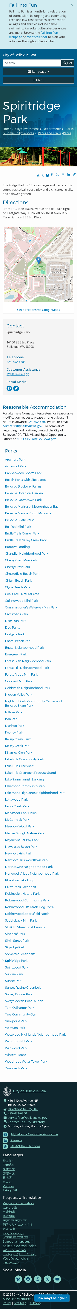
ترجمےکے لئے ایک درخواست (19, 1254)
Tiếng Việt (10, 1190)
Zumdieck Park (16, 1068)
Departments (52, 129)
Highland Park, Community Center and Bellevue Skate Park (34, 703)
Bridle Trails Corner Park (22, 533)
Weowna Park (15, 1027)
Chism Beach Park (18, 580)
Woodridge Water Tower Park (26, 1061)
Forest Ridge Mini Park (21, 674)
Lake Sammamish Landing (24, 779)
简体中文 (9, 1169)
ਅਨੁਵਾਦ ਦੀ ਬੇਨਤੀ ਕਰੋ (15, 1237)
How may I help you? (51, 1298)
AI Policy (35, 1303)
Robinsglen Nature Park (22, 893)
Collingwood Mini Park (21, 600)
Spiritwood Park (16, 967)
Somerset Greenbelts (20, 954)
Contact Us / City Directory (26, 1122)
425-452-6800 (37, 422)
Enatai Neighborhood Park (24, 647)
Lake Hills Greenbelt (19, 766)
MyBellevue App (18, 374)
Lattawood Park (16, 799)
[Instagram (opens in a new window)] (37, 1279)
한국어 (7, 1182)
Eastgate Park (15, 634)
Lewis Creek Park (17, 806)
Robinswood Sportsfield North (27, 913)
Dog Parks (12, 627)
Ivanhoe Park (14, 725)
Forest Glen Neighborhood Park (28, 661)
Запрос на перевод (16, 1241)
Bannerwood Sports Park (23, 473)
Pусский (8, 1186)
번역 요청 (9, 1228)
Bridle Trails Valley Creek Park (26, 540)
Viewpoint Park (16, 1021)
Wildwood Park (16, 1048)
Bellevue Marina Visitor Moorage (28, 513)
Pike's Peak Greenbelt (20, 887)
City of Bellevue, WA (19, 55)
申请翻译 (9, 1211)
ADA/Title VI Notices (17, 1299)
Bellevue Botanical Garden (24, 493)
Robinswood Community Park (27, 900)
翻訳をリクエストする (18, 1224)
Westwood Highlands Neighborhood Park (35, 1034)
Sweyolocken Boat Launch (24, 1001)
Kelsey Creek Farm (18, 739)
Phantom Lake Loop (19, 880)
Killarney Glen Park (18, 752)
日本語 (7, 1177)
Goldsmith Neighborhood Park (27, 688)
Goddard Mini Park (19, 681)
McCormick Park (17, 819)
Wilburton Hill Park (18, 1041)
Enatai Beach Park (18, 641)
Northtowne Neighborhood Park (29, 866)
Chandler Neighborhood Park (26, 553)
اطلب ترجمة (10, 1207)
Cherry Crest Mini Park (21, 560)
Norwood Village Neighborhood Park (32, 873)
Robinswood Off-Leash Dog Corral (29, 907)
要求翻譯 (9, 1216)
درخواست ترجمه (13, 1233)
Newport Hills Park (18, 853)
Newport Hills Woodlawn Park (26, 860)
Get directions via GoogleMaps (38, 310)
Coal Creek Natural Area (22, 594)
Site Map (20, 1303)
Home (7, 129)
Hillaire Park (13, 712)
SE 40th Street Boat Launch (25, 927)
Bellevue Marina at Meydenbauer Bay (31, 506)
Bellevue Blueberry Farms (23, 486)
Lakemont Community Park (25, 786)
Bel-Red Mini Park (18, 526)
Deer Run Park (15, 620)
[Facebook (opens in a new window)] (28, 1279)
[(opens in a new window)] (9, 388)
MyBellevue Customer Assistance (34, 1134)
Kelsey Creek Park (17, 745)
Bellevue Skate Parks (19, 520)
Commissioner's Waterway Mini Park (31, 607)
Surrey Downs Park (19, 994)
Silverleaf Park (15, 934)
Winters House (15, 1054)
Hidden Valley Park (18, 694)
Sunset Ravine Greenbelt (23, 987)
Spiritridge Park (16, 960)
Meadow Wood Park (19, 826)
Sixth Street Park (17, 940)
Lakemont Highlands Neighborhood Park (35, 792)
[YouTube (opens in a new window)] (57, 1279)
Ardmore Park (15, 459)
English (8, 1160)
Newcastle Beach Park (21, 846)
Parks (67, 133)
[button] (74, 174)
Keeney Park (14, 732)
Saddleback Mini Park (21, 920)
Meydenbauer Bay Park (21, 840)
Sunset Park (13, 980)
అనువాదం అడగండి (14, 1250)
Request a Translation (18, 1203)
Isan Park (11, 719)
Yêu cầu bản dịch (15, 1258)
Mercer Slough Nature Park (24, 833)
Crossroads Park (16, 614)
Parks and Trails (49, 133)
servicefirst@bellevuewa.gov (22, 426)
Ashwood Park (15, 466)
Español (8, 1164)
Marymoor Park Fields (20, 813)
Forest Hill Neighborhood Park (27, 667)
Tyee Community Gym (21, 1014)
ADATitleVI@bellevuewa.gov (36, 439)
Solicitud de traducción (20, 1246)
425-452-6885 (16, 362)
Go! (69, 63)
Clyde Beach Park (17, 587)
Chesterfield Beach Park (22, 573)
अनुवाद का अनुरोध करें (15, 1220)
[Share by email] (63, 174)
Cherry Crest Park (17, 567)
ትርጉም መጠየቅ (12, 1262)
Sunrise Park (14, 974)
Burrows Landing (17, 546)
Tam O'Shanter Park (19, 1007)
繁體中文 (9, 1173)
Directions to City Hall (23, 1109)
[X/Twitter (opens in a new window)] (47, 1279)
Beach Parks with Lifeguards (25, 479)
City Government (27, 129)
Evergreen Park (16, 654)
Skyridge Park (15, 947)
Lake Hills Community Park (24, 759)
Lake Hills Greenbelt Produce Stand (30, 772)
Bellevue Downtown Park (23, 499)
